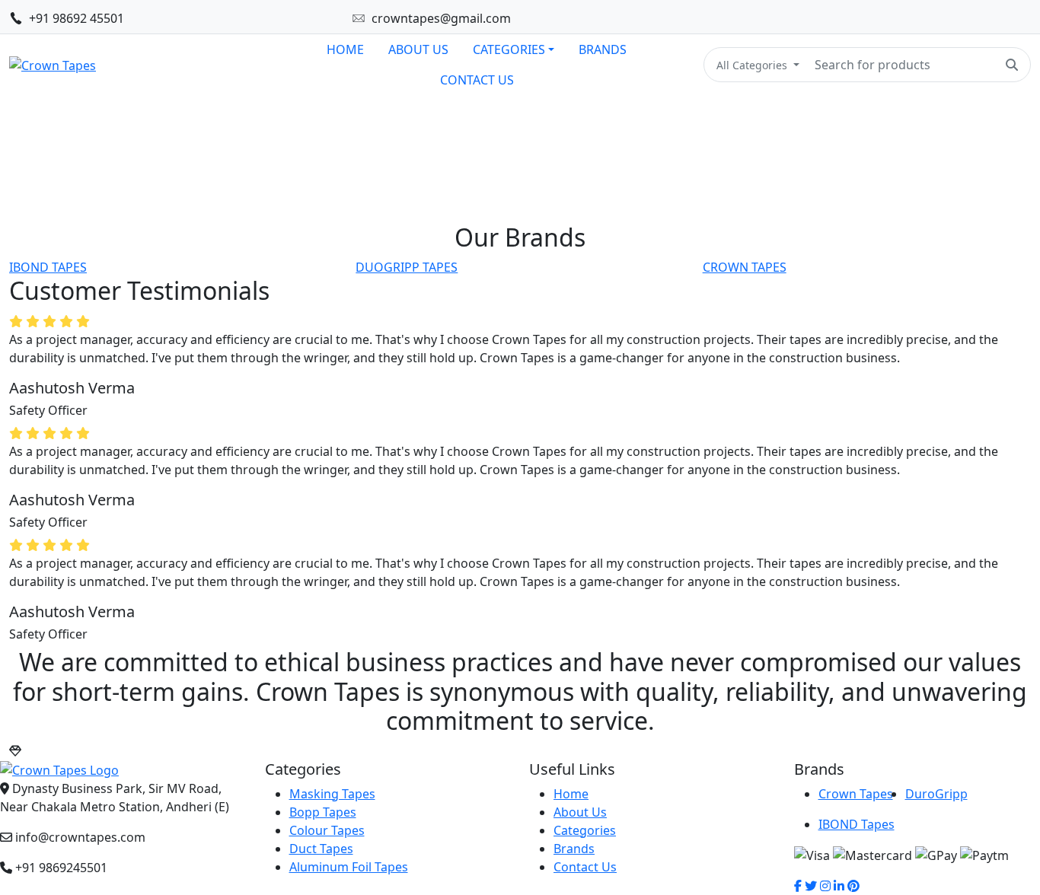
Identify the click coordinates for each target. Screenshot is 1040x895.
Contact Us (585, 866)
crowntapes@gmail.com (441, 18)
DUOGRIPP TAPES (407, 267)
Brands (574, 848)
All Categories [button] (753, 65)
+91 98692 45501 (76, 18)
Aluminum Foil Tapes (348, 866)
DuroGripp (936, 793)
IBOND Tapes (856, 824)
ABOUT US (418, 49)
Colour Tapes (327, 830)
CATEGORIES (509, 49)
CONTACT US (477, 80)
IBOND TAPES (48, 267)
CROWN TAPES (744, 267)
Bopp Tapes (322, 812)
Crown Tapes (855, 793)
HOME (345, 49)
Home (571, 793)
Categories (584, 830)
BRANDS (603, 49)
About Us (580, 812)
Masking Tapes (332, 793)
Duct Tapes (321, 848)
